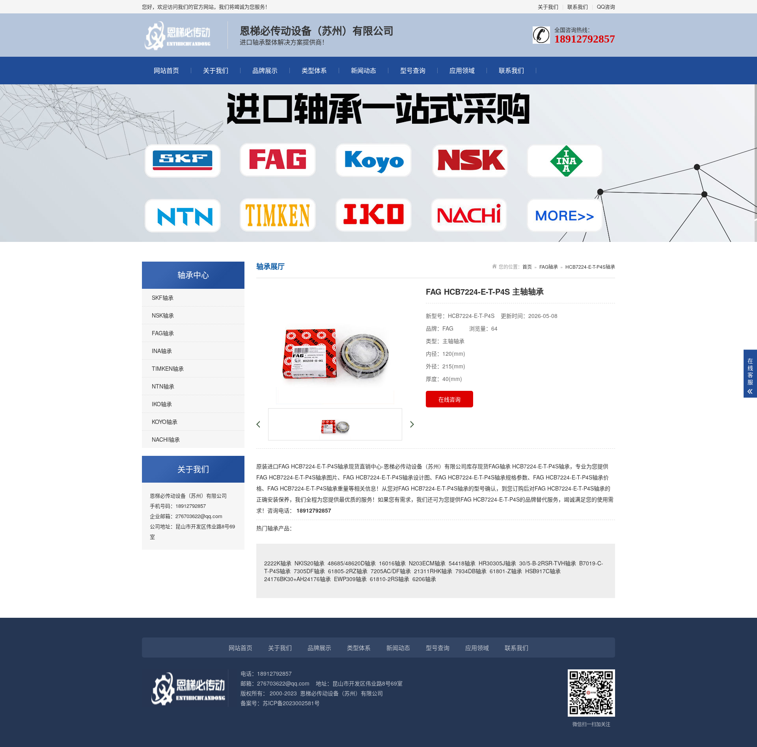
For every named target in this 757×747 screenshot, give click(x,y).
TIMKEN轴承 (168, 368)
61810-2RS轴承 (389, 579)
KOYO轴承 (164, 422)
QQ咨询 (606, 6)
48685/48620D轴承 (352, 563)
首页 (527, 266)
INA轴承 (162, 351)
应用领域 (462, 70)
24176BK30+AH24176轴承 (297, 579)
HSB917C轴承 (543, 571)
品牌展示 (265, 70)
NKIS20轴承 (309, 563)
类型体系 (314, 70)
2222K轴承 (277, 563)
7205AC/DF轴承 (391, 571)
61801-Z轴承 (506, 571)
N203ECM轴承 (427, 563)
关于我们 (548, 6)
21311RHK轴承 (433, 571)
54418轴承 (462, 563)
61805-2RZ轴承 (347, 571)
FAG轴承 (163, 333)
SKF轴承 (162, 297)
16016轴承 (392, 563)
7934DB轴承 (471, 571)
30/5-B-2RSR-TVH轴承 (547, 563)
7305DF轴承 (309, 571)
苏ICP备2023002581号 (291, 703)
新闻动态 (363, 70)
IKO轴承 (162, 404)
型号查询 (412, 70)
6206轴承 (424, 579)
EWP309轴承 (350, 579)
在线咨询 (449, 399)
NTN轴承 (163, 386)
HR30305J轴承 (497, 563)
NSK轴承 (163, 315)
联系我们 (577, 6)
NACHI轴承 (166, 439)
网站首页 (166, 70)
